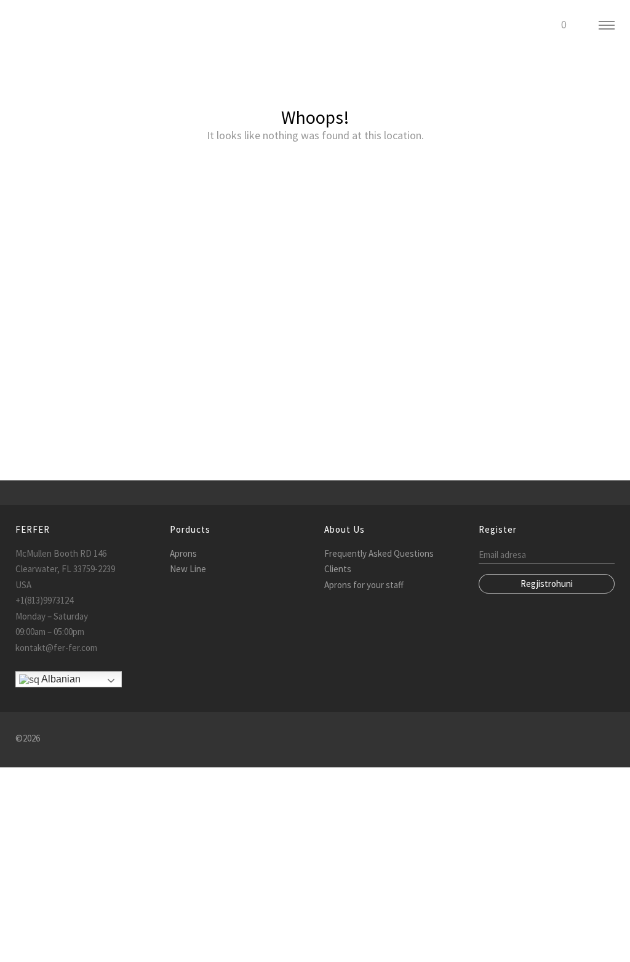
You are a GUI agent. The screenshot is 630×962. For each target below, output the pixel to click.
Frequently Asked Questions (379, 553)
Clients (337, 569)
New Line (188, 569)
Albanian (60, 679)
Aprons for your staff (364, 585)
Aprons (183, 553)
